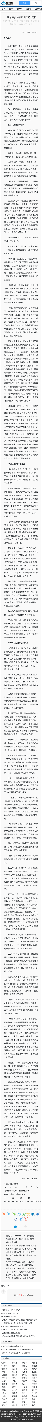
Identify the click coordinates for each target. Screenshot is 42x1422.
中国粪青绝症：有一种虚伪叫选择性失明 (17, 1323)
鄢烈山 (24, 1366)
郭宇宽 (14, 1372)
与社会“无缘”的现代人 (10, 1313)
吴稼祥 (34, 1396)
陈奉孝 (4, 1384)
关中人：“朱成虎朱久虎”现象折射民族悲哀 (17, 1349)
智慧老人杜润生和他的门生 (12, 1310)
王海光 (34, 1378)
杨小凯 (24, 1399)
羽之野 (4, 1405)
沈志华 (4, 1375)
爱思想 (8, 3)
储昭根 (24, 1396)
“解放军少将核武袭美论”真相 (12, 1326)
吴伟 (23, 1393)
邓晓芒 (24, 1381)
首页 (4, 8)
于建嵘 (24, 1369)
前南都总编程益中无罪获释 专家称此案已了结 (18, 1336)
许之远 (4, 1399)
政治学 (28, 8)
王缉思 (34, 1381)
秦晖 (4, 1363)
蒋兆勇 (14, 1393)
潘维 (14, 1402)
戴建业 (34, 1375)
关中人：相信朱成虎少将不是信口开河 (16, 1353)
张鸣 (14, 1378)
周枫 (4, 1393)
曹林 (14, 1366)
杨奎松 (24, 1378)
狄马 (4, 1387)
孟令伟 (24, 1390)
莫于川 (34, 1402)
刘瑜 (4, 1396)
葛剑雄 (14, 1396)
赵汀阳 (24, 1375)
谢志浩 (14, 1405)
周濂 (4, 1381)
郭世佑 (14, 1384)
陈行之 (14, 1363)
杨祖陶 (34, 1372)
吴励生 (34, 1399)
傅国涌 (34, 1366)
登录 (20, 1295)
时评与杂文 (20, 1194)
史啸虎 (24, 1387)
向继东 (14, 1375)
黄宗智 (14, 1369)
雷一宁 (34, 1390)
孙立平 (24, 1405)
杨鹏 (14, 1381)
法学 (11, 8)
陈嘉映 (4, 1369)
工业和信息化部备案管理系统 (21, 1419)
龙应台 (34, 1363)
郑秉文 (24, 1402)
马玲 (23, 1384)
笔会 (12, 1194)
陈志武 (34, 1369)
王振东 (34, 1384)
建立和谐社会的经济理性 (11, 1333)
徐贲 (4, 1372)
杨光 (33, 1405)
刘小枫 (14, 1390)
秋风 (4, 1390)
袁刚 (14, 1399)
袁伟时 (14, 1387)
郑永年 (24, 1363)
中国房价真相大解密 (9, 1316)
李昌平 (4, 1378)
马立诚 (24, 1372)
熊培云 (34, 1387)
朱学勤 (4, 1402)
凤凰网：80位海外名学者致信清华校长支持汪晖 (19, 1320)
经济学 (19, 8)
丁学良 (4, 1366)
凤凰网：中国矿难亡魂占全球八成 (14, 1329)
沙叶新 (34, 1393)
